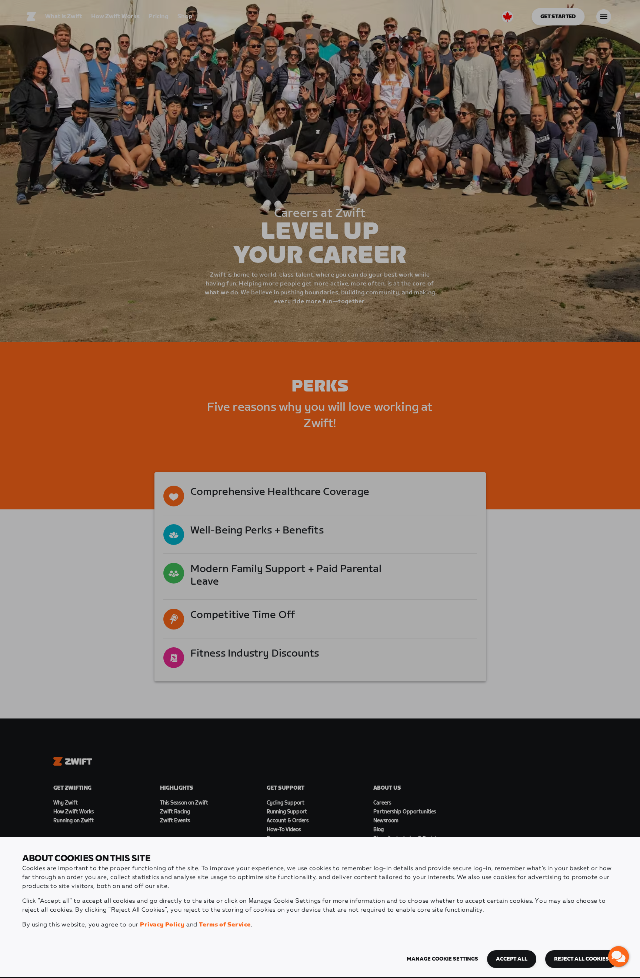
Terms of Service (225, 924)
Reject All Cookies (581, 959)
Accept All (511, 959)
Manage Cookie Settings (442, 959)
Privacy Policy (162, 924)
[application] (618, 956)
